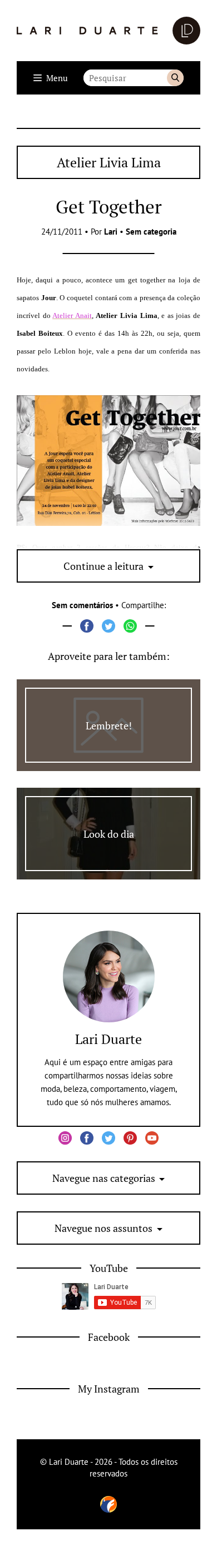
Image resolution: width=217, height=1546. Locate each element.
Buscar (175, 77)
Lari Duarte (108, 1039)
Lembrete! (109, 725)
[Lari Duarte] (108, 30)
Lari (110, 231)
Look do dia (108, 834)
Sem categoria (151, 231)
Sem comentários (82, 605)
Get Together (109, 206)
